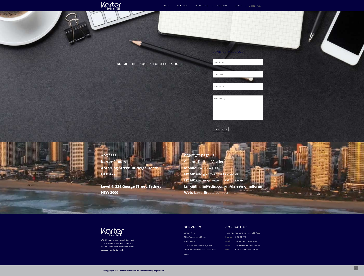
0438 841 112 (209, 167)
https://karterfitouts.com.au (246, 249)
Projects (222, 6)
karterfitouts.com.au (211, 192)
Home (167, 6)
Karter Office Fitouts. (129, 270)
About (238, 6)
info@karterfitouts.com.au (217, 174)
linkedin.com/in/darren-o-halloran (232, 186)
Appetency (159, 270)
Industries (202, 6)
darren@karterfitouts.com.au (220, 180)
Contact (256, 6)
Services (182, 6)
